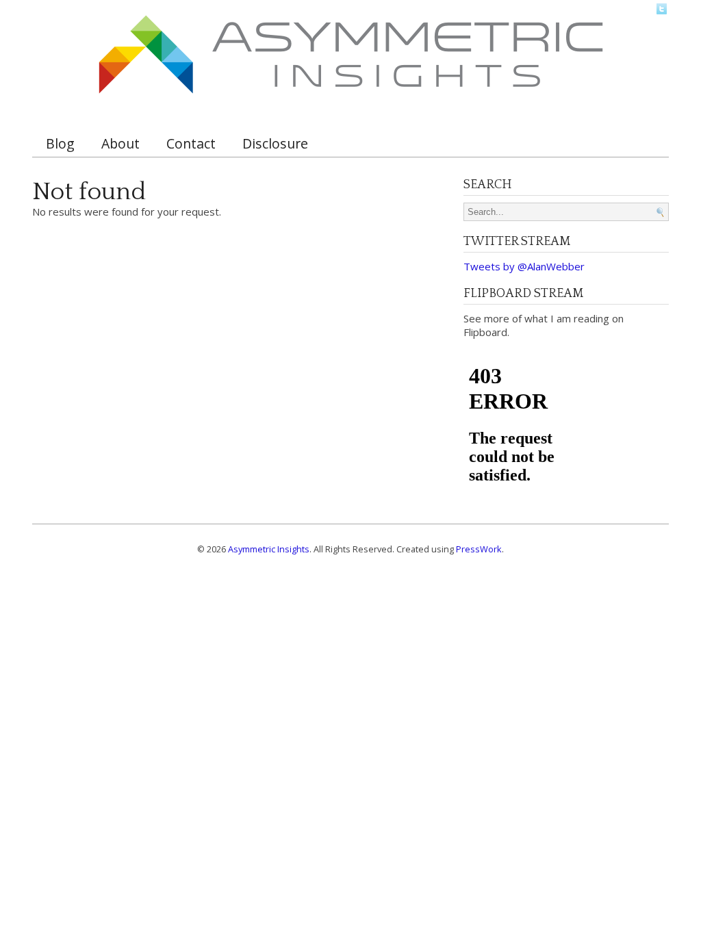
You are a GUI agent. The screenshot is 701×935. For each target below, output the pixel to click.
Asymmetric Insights (268, 549)
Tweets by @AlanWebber (524, 266)
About (120, 143)
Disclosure (275, 143)
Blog (60, 143)
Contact (191, 143)
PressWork (479, 549)
